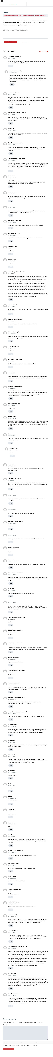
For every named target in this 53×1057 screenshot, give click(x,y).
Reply (11, 65)
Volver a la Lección (25, 42)
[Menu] (2, 1)
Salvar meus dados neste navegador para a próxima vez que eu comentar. (21, 1045)
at (12, 58)
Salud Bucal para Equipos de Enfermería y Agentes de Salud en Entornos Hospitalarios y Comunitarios (21, 15)
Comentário (6, 1024)
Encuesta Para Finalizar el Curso (45, 15)
